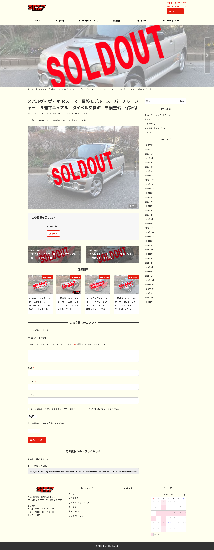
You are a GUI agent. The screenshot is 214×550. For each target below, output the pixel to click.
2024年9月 (149, 241)
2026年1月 (149, 175)
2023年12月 (150, 280)
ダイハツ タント (152, 119)
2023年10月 (150, 289)
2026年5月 (149, 158)
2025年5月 (149, 210)
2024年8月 (149, 245)
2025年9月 (149, 193)
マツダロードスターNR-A (155, 128)
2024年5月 (149, 258)
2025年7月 (149, 202)
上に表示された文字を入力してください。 (47, 423)
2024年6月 (149, 254)
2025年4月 (149, 215)
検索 (182, 100)
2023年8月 (149, 297)
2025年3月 (149, 219)
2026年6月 (149, 154)
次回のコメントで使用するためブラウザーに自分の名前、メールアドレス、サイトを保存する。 (75, 408)
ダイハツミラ (150, 123)
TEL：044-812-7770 (176, 2)
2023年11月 (150, 284)
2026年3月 (149, 167)
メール (32, 381)
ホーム (71, 494)
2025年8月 (149, 197)
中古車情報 (82, 113)
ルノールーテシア (152, 132)
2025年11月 (150, 184)
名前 (31, 367)
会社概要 (72, 507)
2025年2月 (149, 223)
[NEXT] (184, 494)
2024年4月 (149, 263)
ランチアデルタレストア (79, 502)
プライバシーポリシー (78, 515)
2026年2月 (149, 171)
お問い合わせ (175, 11)
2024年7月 (149, 249)
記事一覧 (53, 233)
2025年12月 (150, 180)
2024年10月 (150, 236)
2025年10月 (150, 188)
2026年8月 (149, 145)
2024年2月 (149, 271)
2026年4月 (149, 162)
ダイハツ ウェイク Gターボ (157, 115)
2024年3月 (149, 267)
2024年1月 (149, 276)
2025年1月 (149, 228)
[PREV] (153, 494)
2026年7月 (149, 149)
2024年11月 (150, 232)
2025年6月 (149, 206)
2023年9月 (149, 293)
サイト (31, 395)
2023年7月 (149, 302)
